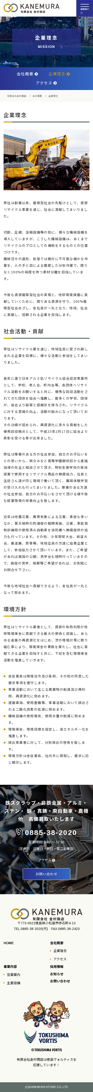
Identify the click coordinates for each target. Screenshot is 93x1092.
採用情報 (56, 967)
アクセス (44, 83)
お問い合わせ (60, 981)
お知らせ (56, 974)
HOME (9, 943)
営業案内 (13, 975)
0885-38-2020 (51, 832)
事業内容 (10, 967)
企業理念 (57, 74)
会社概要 (25, 74)
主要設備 (13, 983)
